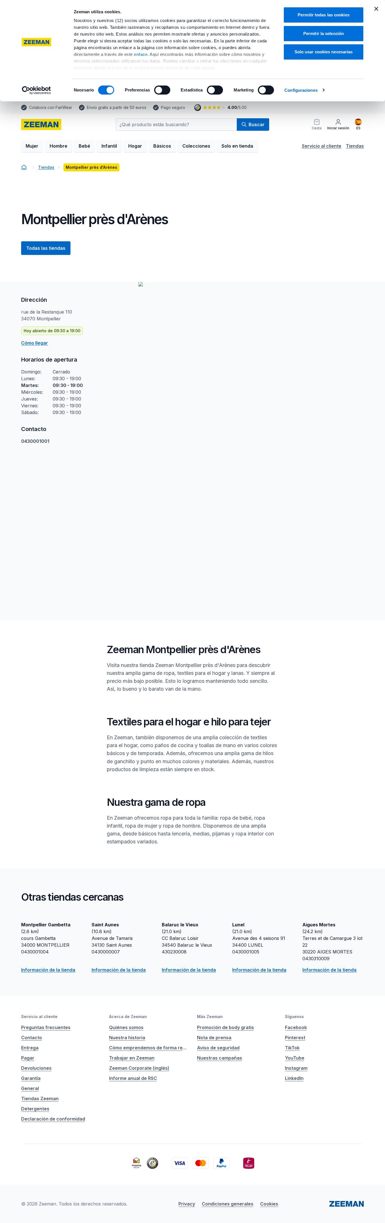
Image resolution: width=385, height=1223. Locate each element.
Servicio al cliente (321, 146)
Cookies (269, 1204)
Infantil (109, 146)
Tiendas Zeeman (40, 1098)
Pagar (27, 1058)
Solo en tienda (237, 146)
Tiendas (355, 146)
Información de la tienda (48, 970)
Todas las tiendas (45, 248)
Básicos (162, 146)
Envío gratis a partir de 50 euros (116, 107)
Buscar (257, 124)
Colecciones (196, 146)
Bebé (84, 146)
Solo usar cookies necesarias (324, 51)
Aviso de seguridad (218, 1048)
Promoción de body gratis (225, 1027)
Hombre (58, 146)
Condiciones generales (227, 1204)
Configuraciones (301, 90)
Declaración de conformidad (53, 1119)
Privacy (186, 1204)
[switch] (162, 90)
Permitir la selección (323, 33)
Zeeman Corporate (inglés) (139, 1068)
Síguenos (294, 1016)
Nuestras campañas (219, 1058)
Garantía (31, 1078)
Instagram (296, 1068)
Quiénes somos (126, 1027)
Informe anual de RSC (133, 1078)
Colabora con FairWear (50, 107)
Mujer (32, 146)
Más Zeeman (210, 1016)
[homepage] (41, 124)
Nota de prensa (214, 1037)
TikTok (292, 1048)
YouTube (294, 1058)
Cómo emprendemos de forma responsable (148, 1048)
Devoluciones (36, 1068)
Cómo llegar (34, 343)
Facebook (296, 1027)
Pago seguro (173, 107)
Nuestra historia (127, 1037)
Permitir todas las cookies (323, 14)
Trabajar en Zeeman (131, 1058)
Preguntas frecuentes (45, 1027)
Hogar (135, 146)
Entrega (30, 1048)
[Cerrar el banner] (376, 9)
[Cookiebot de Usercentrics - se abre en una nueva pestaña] (36, 90)
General (30, 1088)
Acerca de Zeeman (128, 1016)
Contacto (31, 1037)
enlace (140, 54)
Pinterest (295, 1037)
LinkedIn (294, 1078)
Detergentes (35, 1109)
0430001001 (35, 441)
